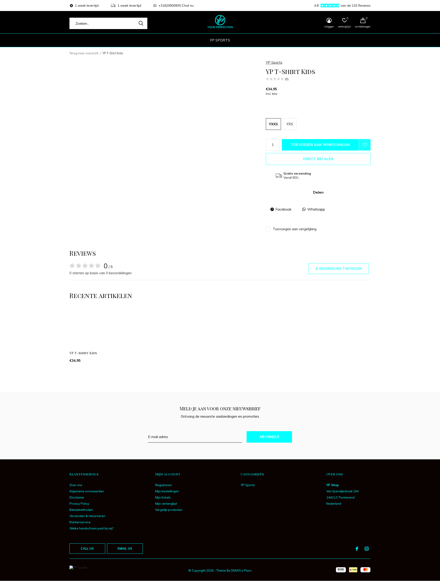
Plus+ (248, 570)
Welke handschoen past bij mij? (91, 528)
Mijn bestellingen (167, 491)
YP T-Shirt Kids (83, 353)
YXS (289, 124)
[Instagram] (367, 549)
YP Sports (220, 40)
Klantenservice (80, 522)
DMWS (236, 570)
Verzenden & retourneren (87, 516)
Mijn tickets (163, 497)
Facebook (283, 209)
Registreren (163, 485)
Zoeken (141, 23)
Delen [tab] (318, 192)
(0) (287, 79)
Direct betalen (318, 159)
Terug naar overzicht (83, 53)
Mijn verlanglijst (166, 503)
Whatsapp (316, 209)
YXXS (273, 124)
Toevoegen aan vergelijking (294, 229)
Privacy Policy (79, 503)
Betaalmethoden (81, 510)
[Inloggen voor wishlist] (365, 145)
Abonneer (269, 437)
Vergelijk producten (168, 510)
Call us (87, 548)
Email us (125, 548)
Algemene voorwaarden (86, 491)
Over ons (75, 485)
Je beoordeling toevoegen (338, 268)
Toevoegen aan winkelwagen (320, 145)
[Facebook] (357, 549)
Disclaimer (76, 497)
